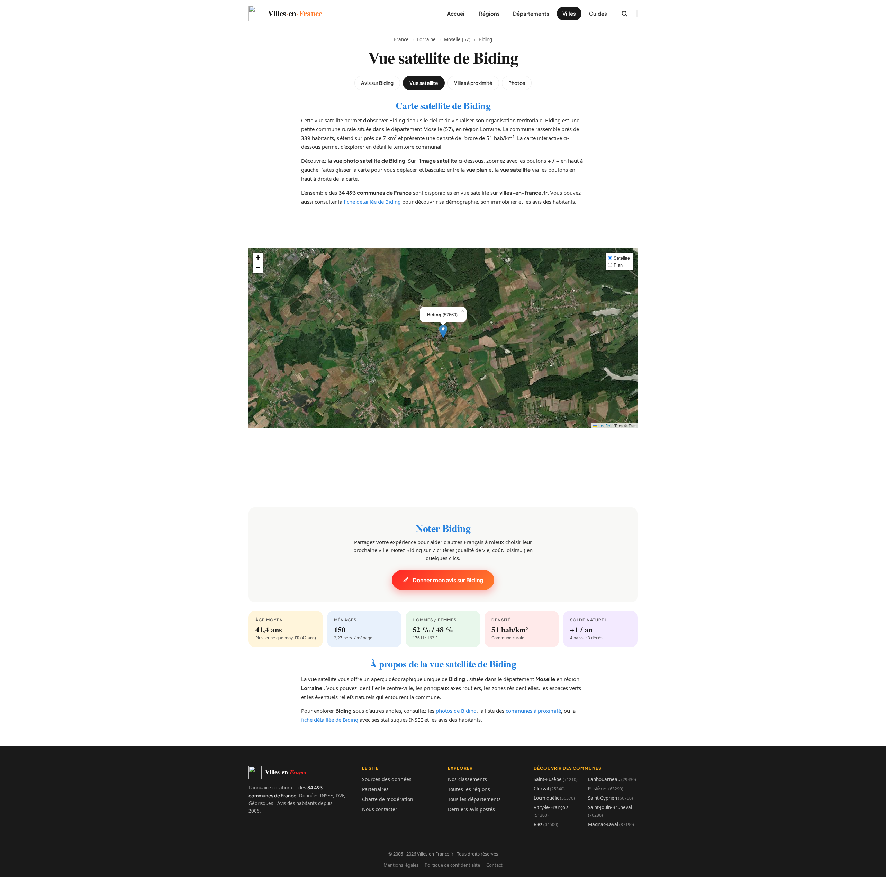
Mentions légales (400, 865)
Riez (546, 824)
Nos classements (467, 779)
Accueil (456, 13)
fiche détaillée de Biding (372, 201)
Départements (531, 13)
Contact (494, 865)
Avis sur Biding (377, 83)
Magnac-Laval (611, 824)
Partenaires (375, 789)
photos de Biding (456, 710)
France (401, 39)
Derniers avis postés (471, 809)
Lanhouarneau (612, 779)
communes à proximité (533, 710)
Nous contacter (379, 809)
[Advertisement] (443, 232)
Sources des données (387, 779)
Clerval (549, 789)
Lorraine (426, 39)
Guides (598, 13)
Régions (489, 13)
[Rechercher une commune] (624, 13)
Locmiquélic (554, 798)
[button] (443, 331)
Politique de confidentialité (452, 865)
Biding (485, 39)
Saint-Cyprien (610, 798)
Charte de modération (387, 799)
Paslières (605, 789)
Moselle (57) (457, 39)
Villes (569, 13)
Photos (516, 83)
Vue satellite (423, 83)
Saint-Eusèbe (556, 779)
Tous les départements (474, 799)
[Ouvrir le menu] (637, 13)
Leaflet (604, 425)
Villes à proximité (473, 83)
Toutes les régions (469, 789)
